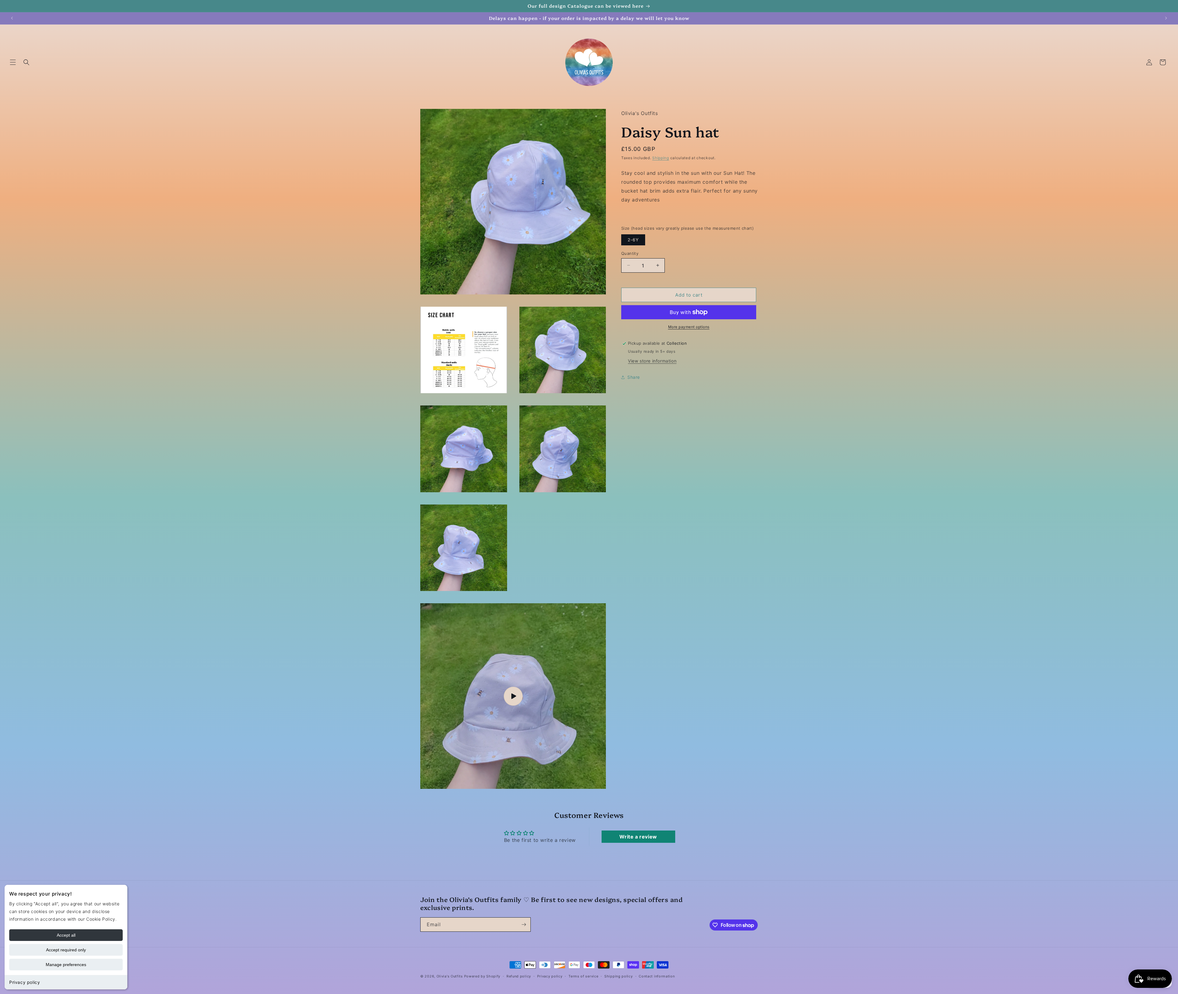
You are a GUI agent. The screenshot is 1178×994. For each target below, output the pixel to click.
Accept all (66, 935)
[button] (13, 62)
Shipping (660, 157)
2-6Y (633, 239)
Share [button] (633, 377)
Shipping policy (618, 976)
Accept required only (66, 949)
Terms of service (583, 976)
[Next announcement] (1166, 18)
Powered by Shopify (482, 976)
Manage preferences (66, 964)
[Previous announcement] (12, 18)
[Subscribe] (523, 924)
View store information (652, 360)
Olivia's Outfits (450, 976)
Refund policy (518, 976)
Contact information (657, 976)
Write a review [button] (638, 837)
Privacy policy (24, 982)
